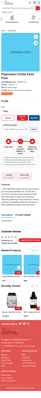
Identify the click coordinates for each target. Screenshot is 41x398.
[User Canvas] (30, 2)
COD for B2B (24, 175)
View (18, 273)
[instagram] (28, 324)
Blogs (3, 366)
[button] (20, 8)
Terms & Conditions (28, 363)
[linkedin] (24, 324)
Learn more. (31, 164)
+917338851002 (18, 343)
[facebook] (20, 324)
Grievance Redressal (29, 366)
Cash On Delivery (7, 378)
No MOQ (9, 175)
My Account (5, 357)
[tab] (7, 215)
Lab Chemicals (33, 22)
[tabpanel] (20, 220)
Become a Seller (7, 363)
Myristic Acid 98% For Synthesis (12, 312)
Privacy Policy (26, 360)
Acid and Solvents (12, 22)
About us (4, 355)
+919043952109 (9, 346)
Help (23, 355)
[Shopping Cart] (39, 2)
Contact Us (25, 357)
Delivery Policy (6, 375)
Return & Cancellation (8, 381)
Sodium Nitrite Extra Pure (11, 276)
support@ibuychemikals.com (20, 339)
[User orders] (34, 2)
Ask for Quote (6, 360)
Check (34, 129)
